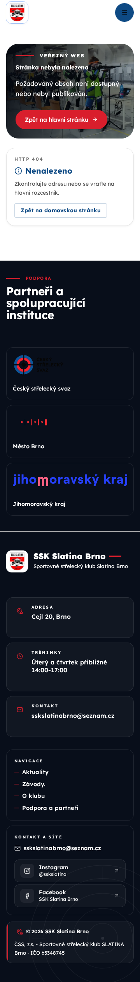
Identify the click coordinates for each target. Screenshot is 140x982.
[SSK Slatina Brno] (17, 12)
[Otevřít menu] (124, 12)
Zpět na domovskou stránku (61, 210)
